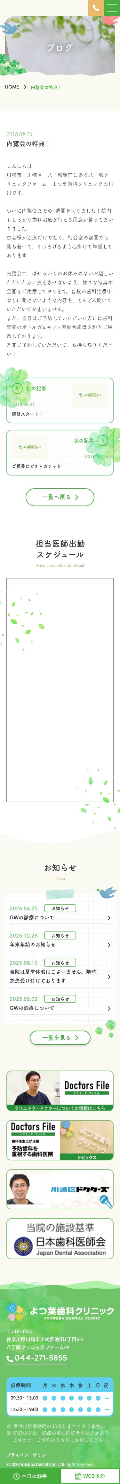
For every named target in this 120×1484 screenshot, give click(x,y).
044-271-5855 (41, 1358)
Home (12, 87)
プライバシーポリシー (28, 1455)
